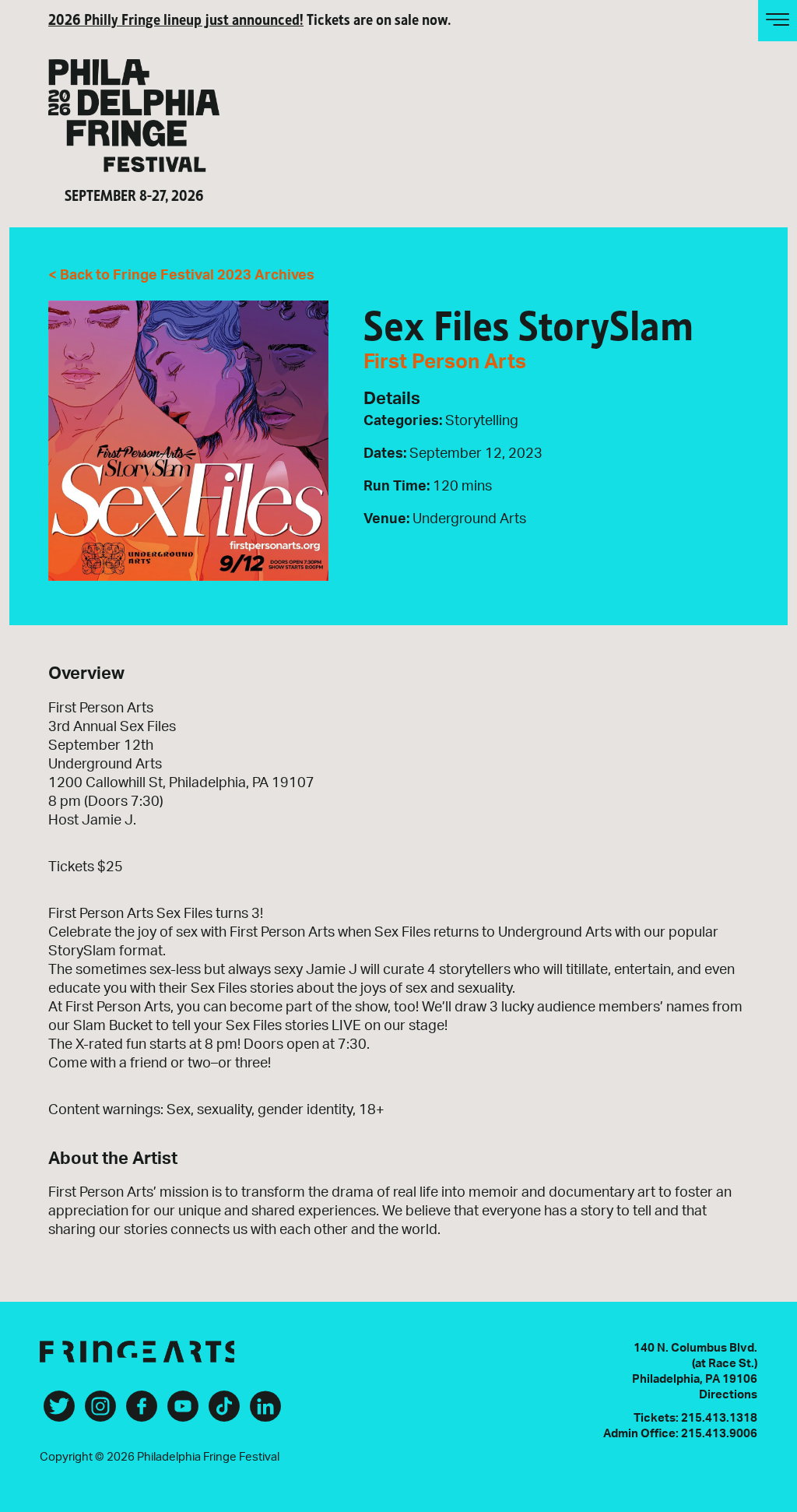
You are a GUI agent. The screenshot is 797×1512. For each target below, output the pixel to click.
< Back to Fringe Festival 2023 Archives (181, 276)
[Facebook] (141, 1412)
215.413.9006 (719, 1434)
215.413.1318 (719, 1418)
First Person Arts (444, 362)
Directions (728, 1395)
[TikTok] (224, 1412)
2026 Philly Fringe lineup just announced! (176, 18)
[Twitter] (59, 1412)
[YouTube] (182, 1412)
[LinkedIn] (265, 1412)
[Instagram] (100, 1412)
